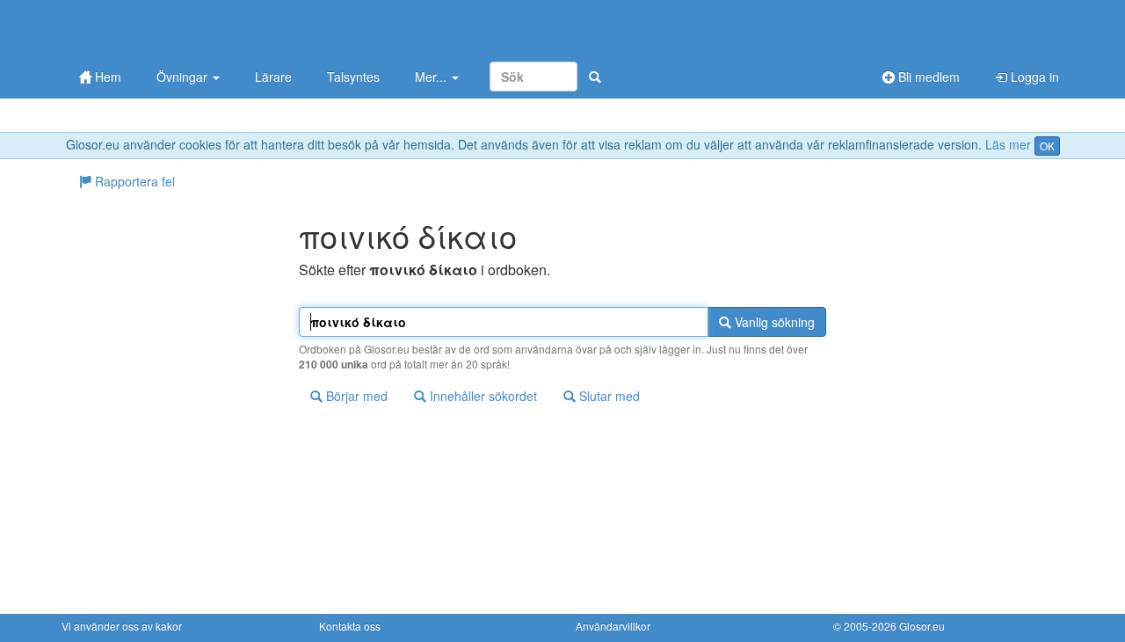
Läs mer (1008, 144)
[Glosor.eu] (154, 28)
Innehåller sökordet (481, 396)
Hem (106, 76)
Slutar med (608, 396)
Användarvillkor (613, 625)
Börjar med (355, 396)
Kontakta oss (350, 625)
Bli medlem (927, 76)
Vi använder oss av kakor (122, 625)
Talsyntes (353, 76)
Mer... (432, 76)
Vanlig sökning (773, 322)
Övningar (183, 76)
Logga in (1033, 76)
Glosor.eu (922, 625)
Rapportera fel (133, 181)
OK (1047, 145)
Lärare (273, 76)
